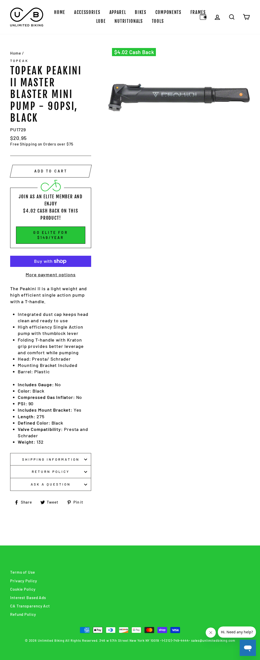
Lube (101, 21)
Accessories (87, 12)
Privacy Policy (23, 580)
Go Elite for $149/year (50, 235)
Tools (158, 21)
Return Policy (51, 471)
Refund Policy (23, 614)
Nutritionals (129, 21)
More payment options (51, 274)
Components (168, 12)
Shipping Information (50, 459)
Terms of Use (22, 572)
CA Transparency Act (30, 606)
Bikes (141, 12)
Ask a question (51, 484)
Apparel (117, 12)
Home (59, 12)
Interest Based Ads (28, 597)
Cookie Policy (23, 589)
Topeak (19, 60)
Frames (198, 12)
